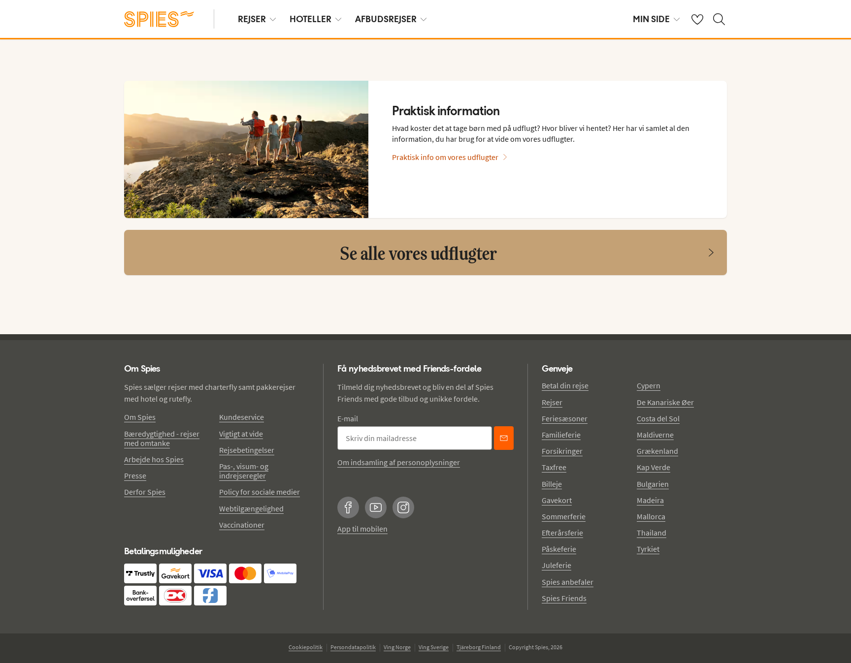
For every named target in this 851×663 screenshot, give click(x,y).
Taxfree (554, 467)
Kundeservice (241, 417)
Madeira (650, 500)
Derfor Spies (144, 492)
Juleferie (556, 565)
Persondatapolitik (353, 647)
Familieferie (561, 435)
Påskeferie (559, 549)
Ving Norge (397, 647)
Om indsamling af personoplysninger (398, 462)
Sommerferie (564, 516)
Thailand (651, 532)
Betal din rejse (565, 385)
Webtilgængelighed (251, 508)
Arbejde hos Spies (154, 459)
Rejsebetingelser (246, 450)
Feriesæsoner (565, 418)
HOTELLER (310, 19)
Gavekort (557, 500)
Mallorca (651, 516)
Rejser (552, 402)
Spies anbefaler (567, 582)
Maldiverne (655, 435)
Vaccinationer (241, 525)
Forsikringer (562, 451)
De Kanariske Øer (665, 402)
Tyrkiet (648, 549)
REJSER (252, 19)
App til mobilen (362, 529)
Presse (135, 475)
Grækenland (657, 451)
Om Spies (140, 417)
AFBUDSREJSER (386, 19)
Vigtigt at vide (241, 434)
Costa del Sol (658, 418)
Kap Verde (653, 467)
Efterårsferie (562, 532)
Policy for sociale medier (259, 492)
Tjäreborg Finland (479, 647)
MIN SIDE (651, 19)
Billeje (552, 484)
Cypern (648, 385)
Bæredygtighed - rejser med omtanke (161, 438)
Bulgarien (653, 484)
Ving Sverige (434, 647)
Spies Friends (564, 598)
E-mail (347, 418)
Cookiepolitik (306, 647)
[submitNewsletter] (504, 438)
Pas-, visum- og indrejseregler (243, 470)
